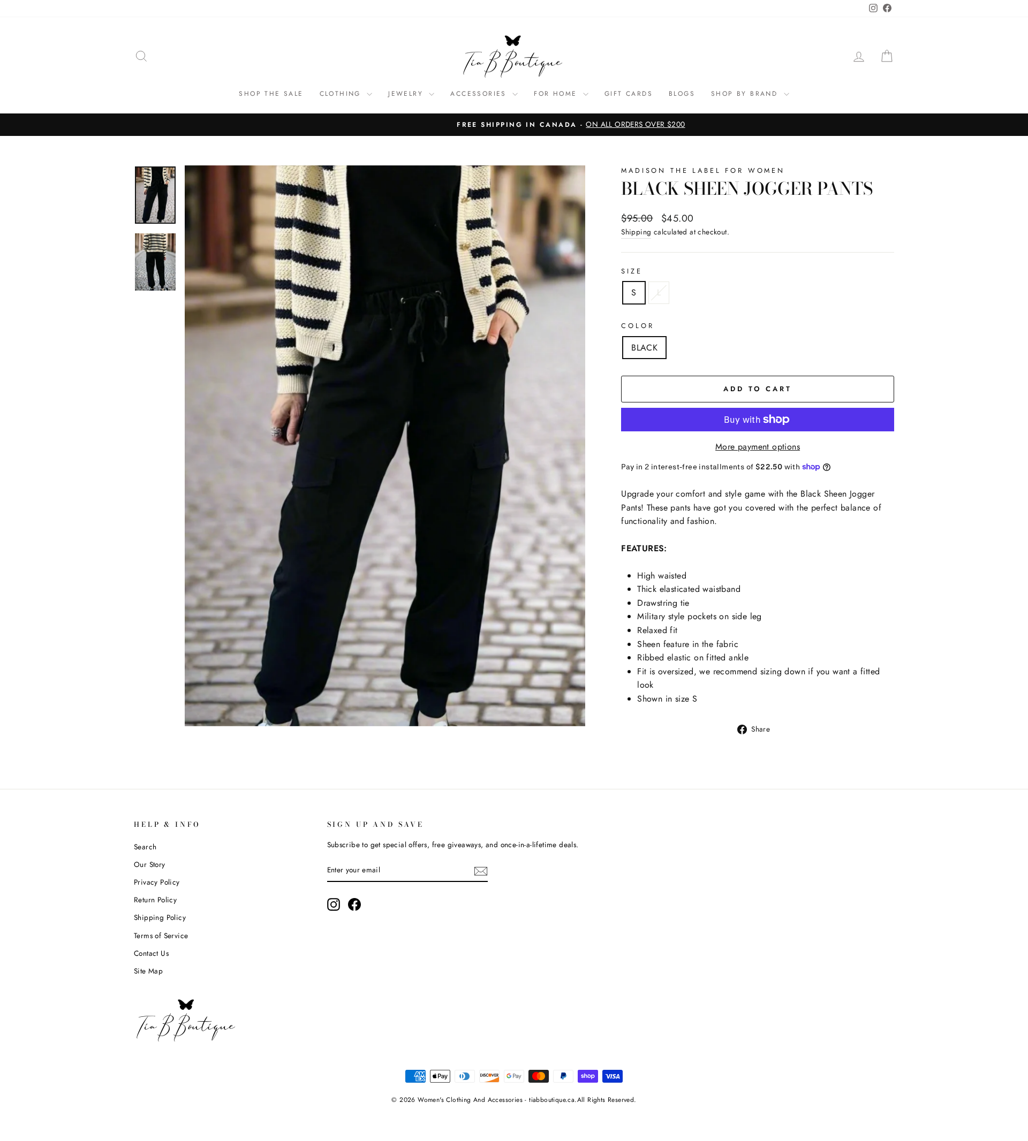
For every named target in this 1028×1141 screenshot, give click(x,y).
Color (637, 326)
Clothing (342, 93)
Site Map (148, 970)
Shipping (636, 231)
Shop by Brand (746, 93)
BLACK (644, 347)
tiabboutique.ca (552, 1100)
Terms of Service (161, 935)
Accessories (480, 93)
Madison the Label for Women (703, 170)
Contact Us (151, 953)
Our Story (149, 864)
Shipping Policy (160, 917)
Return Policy (155, 899)
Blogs (682, 93)
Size (631, 271)
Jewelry (407, 93)
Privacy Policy (157, 882)
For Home (557, 93)
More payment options (757, 446)
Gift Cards (628, 93)
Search (145, 846)
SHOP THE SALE (271, 93)
